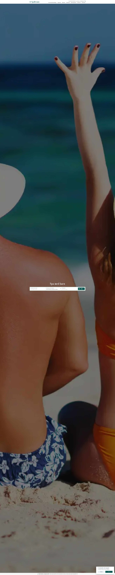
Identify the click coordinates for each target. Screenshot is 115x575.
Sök (82, 288)
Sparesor (63, 2)
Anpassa (101, 571)
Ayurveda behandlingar (52, 2)
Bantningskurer (73, 2)
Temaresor (83, 2)
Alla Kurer (79, 2)
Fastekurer (68, 2)
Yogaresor (59, 2)
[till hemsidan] (35, 2)
